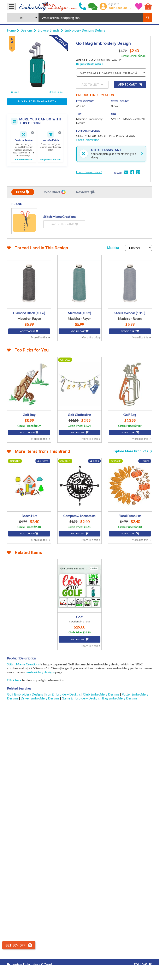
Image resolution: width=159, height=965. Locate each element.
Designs (26, 30)
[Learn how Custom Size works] (32, 132)
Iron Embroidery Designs (63, 694)
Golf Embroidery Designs (25, 694)
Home (11, 30)
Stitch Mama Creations (23, 664)
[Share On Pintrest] (138, 172)
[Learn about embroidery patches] (59, 132)
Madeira (113, 248)
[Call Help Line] (82, 6)
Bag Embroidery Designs (119, 698)
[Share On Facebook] (132, 172)
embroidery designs (40, 672)
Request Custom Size (89, 64)
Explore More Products (131, 451)
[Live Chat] (93, 6)
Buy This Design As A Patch (37, 101)
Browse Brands (48, 30)
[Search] (147, 17)
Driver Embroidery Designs (40, 698)
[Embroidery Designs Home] (48, 6)
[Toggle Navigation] (11, 6)
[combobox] (91, 17)
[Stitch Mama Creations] (24, 221)
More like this (39, 337)
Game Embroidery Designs (81, 698)
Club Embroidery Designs (101, 694)
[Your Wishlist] (138, 6)
